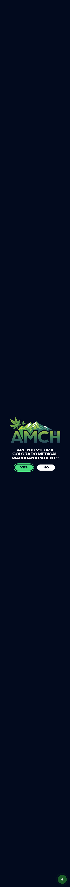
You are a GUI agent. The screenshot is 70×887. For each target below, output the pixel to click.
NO (46, 467)
